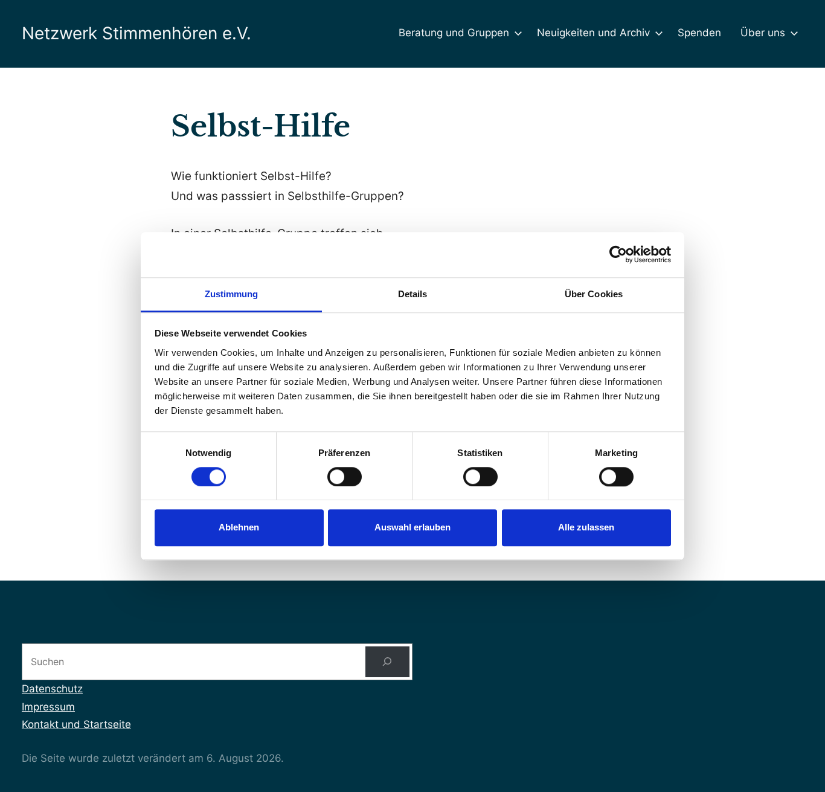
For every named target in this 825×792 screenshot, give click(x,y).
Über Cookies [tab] (594, 294)
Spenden (699, 33)
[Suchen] (387, 661)
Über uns (762, 33)
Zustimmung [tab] (231, 294)
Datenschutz (52, 689)
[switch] (344, 476)
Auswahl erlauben (412, 528)
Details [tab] (413, 294)
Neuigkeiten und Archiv (593, 33)
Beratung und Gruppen (454, 33)
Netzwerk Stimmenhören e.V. (136, 33)
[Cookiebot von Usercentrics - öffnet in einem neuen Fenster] (618, 254)
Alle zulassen (586, 528)
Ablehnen (239, 528)
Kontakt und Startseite (76, 724)
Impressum (48, 707)
